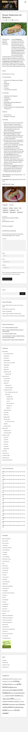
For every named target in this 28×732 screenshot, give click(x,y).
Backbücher (6, 430)
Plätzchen (7, 374)
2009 (3, 513)
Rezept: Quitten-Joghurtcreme (8, 309)
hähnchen (14, 687)
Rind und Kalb (9, 403)
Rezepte (4, 376)
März (9, 471)
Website (4, 265)
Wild (7, 407)
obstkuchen (19, 212)
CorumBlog (4, 552)
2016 (3, 487)
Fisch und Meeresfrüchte (10, 392)
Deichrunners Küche (6, 559)
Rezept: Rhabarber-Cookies (8, 221)
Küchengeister (5, 604)
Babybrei (5, 448)
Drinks (3, 450)
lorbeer (12, 696)
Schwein (8, 405)
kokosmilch (13, 693)
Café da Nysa (5, 545)
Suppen (5, 380)
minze (22, 695)
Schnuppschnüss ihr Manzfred (8, 629)
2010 (3, 510)
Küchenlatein (5, 606)
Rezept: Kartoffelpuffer (7, 311)
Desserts (5, 419)
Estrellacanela (5, 570)
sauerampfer (21, 701)
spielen (5, 446)
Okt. (22, 475)
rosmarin (10, 701)
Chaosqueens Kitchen (6, 547)
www (13, 184)
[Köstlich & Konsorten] (6, 647)
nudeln (8, 699)
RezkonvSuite (5, 624)
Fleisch (6, 394)
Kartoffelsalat (8, 387)
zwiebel (5, 713)
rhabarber (5, 208)
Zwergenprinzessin (7, 638)
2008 (3, 517)
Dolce (3, 563)
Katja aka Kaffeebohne (7, 335)
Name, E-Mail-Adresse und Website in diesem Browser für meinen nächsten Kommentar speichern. (13, 273)
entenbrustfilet (10, 681)
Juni (15, 471)
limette (8, 695)
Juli (16, 471)
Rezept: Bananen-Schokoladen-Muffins (10, 217)
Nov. (24, 471)
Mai (13, 471)
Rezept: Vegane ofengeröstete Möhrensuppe (11, 313)
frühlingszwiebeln (7, 684)
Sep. (20, 471)
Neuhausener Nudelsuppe (7, 615)
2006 (3, 525)
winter (5, 710)
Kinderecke (4, 435)
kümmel (18, 693)
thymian (22, 704)
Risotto (5, 414)
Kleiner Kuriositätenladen (7, 586)
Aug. (18, 471)
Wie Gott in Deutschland (7, 633)
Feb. (7, 471)
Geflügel (8, 396)
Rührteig (5, 365)
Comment (4, 238)
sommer (5, 704)
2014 (3, 494)
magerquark (12, 210)
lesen (5, 444)
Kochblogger (5, 590)
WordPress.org (5, 667)
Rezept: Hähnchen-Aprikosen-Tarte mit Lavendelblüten (13, 315)
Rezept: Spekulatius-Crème (10, 333)
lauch (23, 693)
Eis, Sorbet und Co (9, 421)
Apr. (11, 471)
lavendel (3, 695)
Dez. (3, 477)
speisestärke (12, 212)
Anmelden (4, 660)
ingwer (15, 690)
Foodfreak (4, 574)
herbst (5, 687)
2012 (3, 502)
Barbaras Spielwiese (6, 538)
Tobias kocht (5, 631)
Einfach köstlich (5, 568)
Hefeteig (5, 355)
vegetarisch (5, 210)
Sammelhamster (5, 626)
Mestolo (4, 613)
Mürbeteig (11, 204)
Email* (3, 259)
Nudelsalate (7, 385)
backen (5, 437)
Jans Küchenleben (6, 581)
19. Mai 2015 (9, 20)
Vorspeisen (6, 378)
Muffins (5, 358)
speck (17, 704)
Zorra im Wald (5, 635)
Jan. (5, 479)
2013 (3, 498)
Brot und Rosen (5, 543)
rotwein (15, 701)
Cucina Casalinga (5, 556)
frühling (11, 208)
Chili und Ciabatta (6, 549)
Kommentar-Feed (6, 664)
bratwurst (16, 679)
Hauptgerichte (7, 389)
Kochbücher (6, 432)
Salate (5, 383)
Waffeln (5, 369)
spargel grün (12, 704)
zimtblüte (12, 710)
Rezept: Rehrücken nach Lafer (12, 327)
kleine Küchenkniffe (6, 460)
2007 (3, 521)
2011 (3, 506)
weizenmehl (5, 212)
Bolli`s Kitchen (5, 540)
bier (13, 679)
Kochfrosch (4, 595)
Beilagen (5, 417)
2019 (3, 475)
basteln (5, 439)
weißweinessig (18, 707)
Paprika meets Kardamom (7, 617)
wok (9, 710)
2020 (3, 471)
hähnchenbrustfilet (7, 690)
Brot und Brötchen (7, 353)
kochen (5, 441)
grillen (19, 684)
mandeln (17, 696)
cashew (20, 679)
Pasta (5, 412)
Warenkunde (5, 457)
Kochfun (4, 597)
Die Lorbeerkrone (5, 561)
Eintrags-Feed (5, 662)
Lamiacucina (4, 608)
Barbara (3, 329)
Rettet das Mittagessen (7, 622)
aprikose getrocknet (7, 679)
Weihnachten (6, 371)
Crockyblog (4, 554)
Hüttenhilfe (4, 579)
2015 (3, 490)
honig (9, 687)
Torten (5, 367)
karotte (20, 690)
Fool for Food (5, 572)
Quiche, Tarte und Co (8, 362)
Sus (24, 66)
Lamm (7, 401)
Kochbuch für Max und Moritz (8, 592)
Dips (5, 423)
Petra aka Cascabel (6, 339)
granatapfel (14, 684)
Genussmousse (5, 577)
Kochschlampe (5, 599)
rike (4, 20)
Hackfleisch (8, 398)
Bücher (3, 428)
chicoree (4, 681)
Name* (3, 253)
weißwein (10, 707)
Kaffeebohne (5, 583)
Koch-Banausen (5, 588)
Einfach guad (5, 565)
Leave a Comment (16, 20)
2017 (3, 483)
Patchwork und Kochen (7, 620)
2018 (3, 479)
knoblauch (6, 693)
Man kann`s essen (6, 611)
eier (18, 210)
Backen (3, 351)
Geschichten (5, 455)
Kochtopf (4, 601)
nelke (4, 699)
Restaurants (4, 453)
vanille (4, 707)
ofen (20, 208)
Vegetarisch (6, 410)
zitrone (15, 208)
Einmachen (6, 426)
